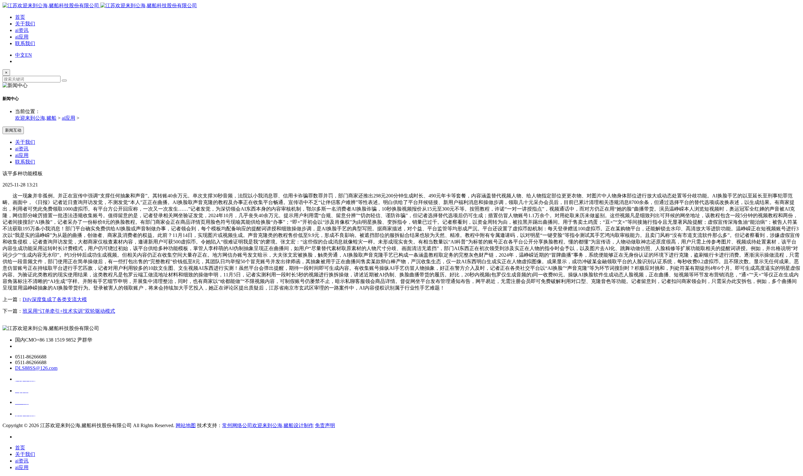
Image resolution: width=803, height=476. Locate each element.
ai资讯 (22, 30)
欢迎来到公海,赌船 (35, 118)
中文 (20, 55)
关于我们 (25, 23)
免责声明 (325, 425)
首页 (20, 17)
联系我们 (25, 43)
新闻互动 (13, 130)
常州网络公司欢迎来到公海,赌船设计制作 (268, 425)
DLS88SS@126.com (36, 368)
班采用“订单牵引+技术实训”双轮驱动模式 (69, 311)
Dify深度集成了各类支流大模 (55, 299)
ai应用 (22, 36)
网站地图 (186, 425)
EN (28, 55)
